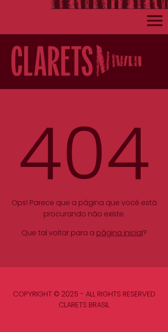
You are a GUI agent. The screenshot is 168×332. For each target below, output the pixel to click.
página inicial (119, 233)
